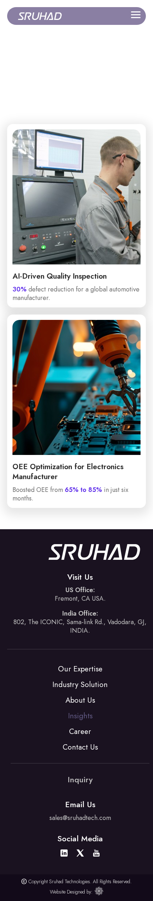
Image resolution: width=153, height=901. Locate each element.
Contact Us (80, 747)
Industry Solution (80, 684)
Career (80, 731)
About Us (80, 700)
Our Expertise (80, 669)
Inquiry (80, 779)
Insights (80, 715)
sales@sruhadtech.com (80, 817)
